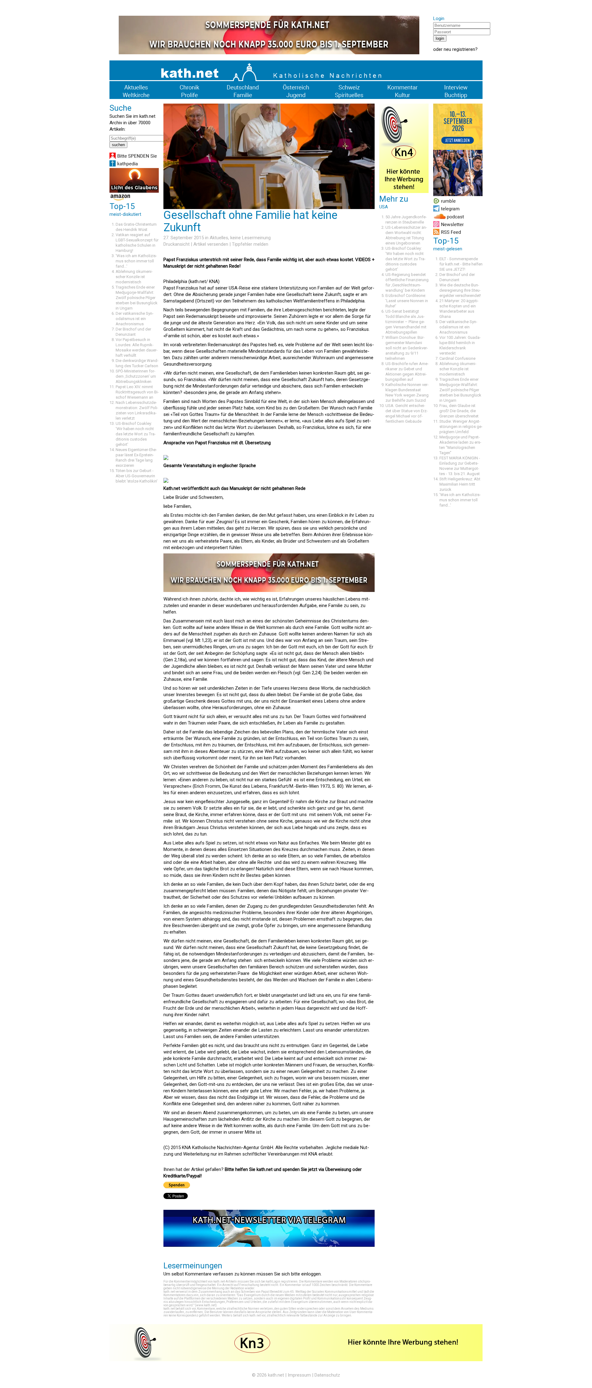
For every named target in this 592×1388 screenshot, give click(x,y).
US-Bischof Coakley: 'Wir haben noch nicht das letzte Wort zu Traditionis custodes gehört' (136, 434)
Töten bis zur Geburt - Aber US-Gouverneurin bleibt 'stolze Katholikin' (137, 475)
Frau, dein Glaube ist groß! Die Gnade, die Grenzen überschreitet (459, 410)
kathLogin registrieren (282, 1281)
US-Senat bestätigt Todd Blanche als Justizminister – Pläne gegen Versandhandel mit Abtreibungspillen (405, 322)
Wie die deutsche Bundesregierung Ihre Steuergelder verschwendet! (460, 290)
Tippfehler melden (250, 244)
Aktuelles (219, 237)
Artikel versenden (210, 244)
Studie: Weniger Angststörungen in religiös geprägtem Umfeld (461, 426)
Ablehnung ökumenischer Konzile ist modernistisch (134, 276)
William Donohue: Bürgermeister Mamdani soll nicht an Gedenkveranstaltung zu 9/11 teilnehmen (406, 348)
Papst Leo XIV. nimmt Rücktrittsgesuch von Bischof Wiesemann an (137, 392)
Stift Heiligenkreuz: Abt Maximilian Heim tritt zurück (459, 484)
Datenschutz (327, 1375)
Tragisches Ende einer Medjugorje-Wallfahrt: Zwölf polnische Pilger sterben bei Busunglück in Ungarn (137, 297)
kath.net (276, 1375)
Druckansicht (176, 244)
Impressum (299, 1375)
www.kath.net (206, 1305)
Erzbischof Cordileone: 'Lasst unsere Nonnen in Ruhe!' (406, 300)
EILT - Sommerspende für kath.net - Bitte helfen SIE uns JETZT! (461, 264)
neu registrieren (459, 49)
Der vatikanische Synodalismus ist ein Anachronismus (135, 318)
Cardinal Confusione (457, 358)
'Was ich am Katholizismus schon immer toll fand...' (136, 261)
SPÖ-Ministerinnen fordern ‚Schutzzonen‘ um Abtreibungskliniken (136, 376)
